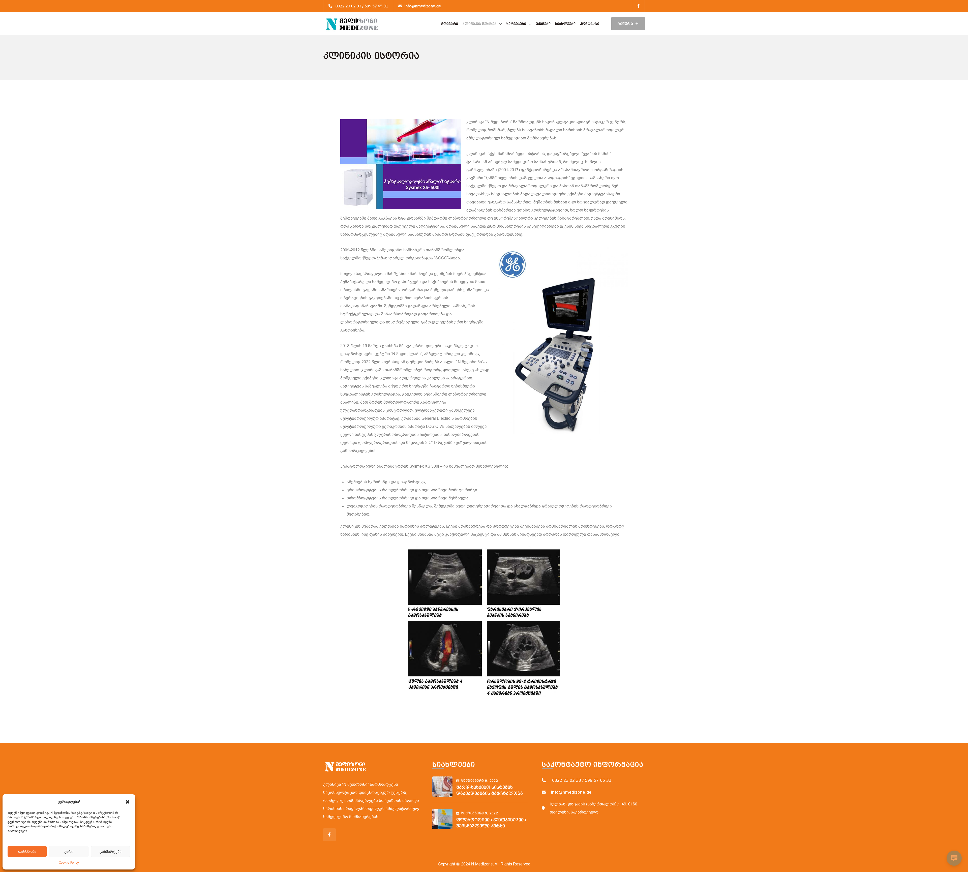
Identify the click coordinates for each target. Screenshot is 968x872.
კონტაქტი (589, 24)
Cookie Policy (69, 862)
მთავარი (449, 24)
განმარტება (111, 851)
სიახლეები (565, 24)
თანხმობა (27, 851)
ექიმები (543, 24)
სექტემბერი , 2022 (479, 781)
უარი (68, 851)
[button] (127, 801)
